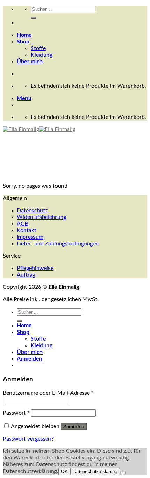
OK (64, 471)
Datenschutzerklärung (95, 471)
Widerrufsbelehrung (41, 217)
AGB (22, 224)
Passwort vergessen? (28, 439)
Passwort (16, 413)
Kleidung (41, 55)
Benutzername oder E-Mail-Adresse (48, 393)
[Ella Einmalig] (39, 129)
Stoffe (38, 48)
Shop (23, 41)
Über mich (30, 61)
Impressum (30, 237)
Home (24, 35)
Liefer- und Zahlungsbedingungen (58, 244)
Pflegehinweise (35, 268)
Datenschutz (32, 210)
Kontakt (26, 230)
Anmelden (73, 426)
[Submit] (33, 18)
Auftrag (26, 275)
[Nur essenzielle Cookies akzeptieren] (123, 473)
